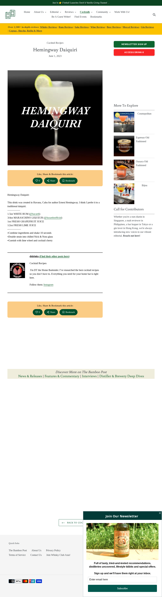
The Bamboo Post (18, 550)
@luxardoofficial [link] (52, 217)
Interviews (89, 376)
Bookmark (70, 181)
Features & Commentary (62, 376)
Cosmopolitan (144, 113)
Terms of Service (17, 555)
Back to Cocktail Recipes (83, 522)
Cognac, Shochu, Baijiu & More (25, 30)
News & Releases (30, 376)
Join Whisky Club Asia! (58, 555)
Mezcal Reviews (131, 27)
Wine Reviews (97, 27)
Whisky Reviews (48, 27)
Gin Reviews (147, 27)
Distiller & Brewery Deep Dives (121, 376)
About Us (36, 550)
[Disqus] (81, 421)
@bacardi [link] (34, 214)
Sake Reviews (82, 27)
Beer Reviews (114, 27)
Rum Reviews (66, 27)
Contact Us (36, 555)
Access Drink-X (134, 52)
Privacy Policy (53, 550)
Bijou (144, 185)
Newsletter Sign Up (134, 44)
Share (52, 181)
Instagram (48, 284)
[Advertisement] (134, 78)
